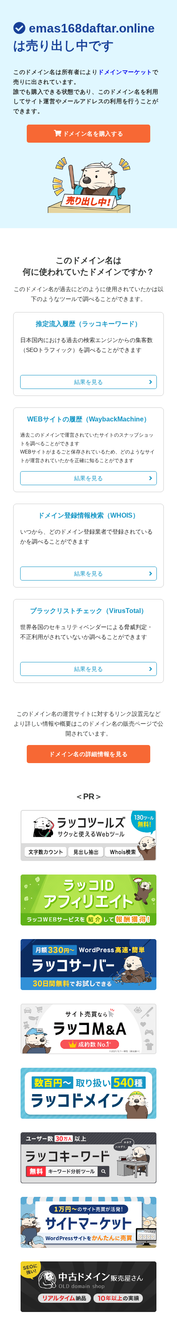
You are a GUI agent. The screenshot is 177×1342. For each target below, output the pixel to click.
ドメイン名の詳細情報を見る (88, 754)
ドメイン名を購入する (93, 133)
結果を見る (88, 382)
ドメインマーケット (125, 72)
